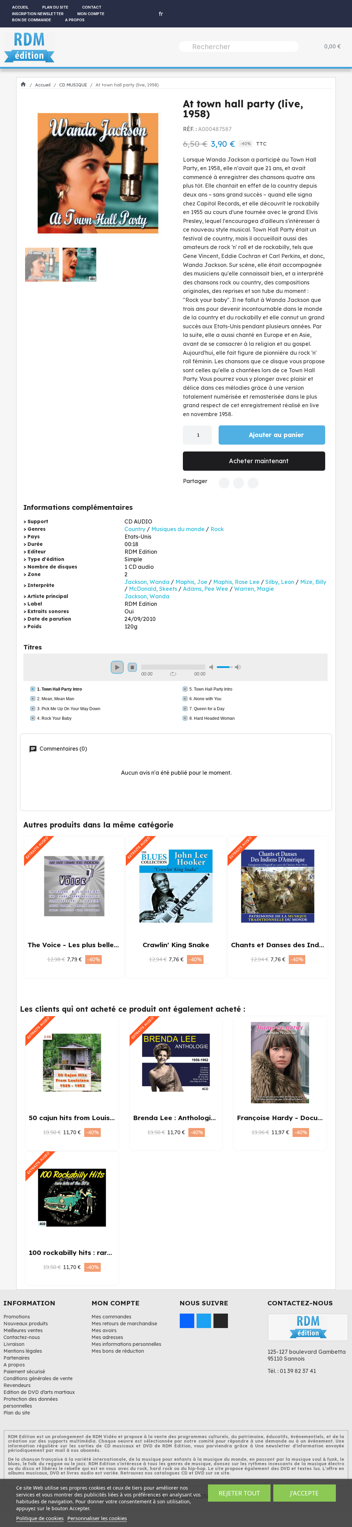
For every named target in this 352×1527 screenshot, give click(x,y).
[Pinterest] (253, 483)
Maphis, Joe (191, 581)
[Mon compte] (141, 14)
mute (212, 667)
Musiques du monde (178, 529)
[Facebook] (224, 483)
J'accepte (304, 1493)
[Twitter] (238, 483)
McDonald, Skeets (153, 588)
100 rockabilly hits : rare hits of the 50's (96, 1252)
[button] (32, 173)
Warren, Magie (254, 588)
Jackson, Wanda (146, 581)
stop (132, 667)
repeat (173, 674)
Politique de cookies (40, 1518)
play (117, 667)
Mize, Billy (313, 581)
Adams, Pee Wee (205, 588)
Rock (217, 529)
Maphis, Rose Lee (236, 581)
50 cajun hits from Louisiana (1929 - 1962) (99, 1118)
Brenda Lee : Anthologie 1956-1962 (192, 1118)
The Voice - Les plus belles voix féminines (98, 945)
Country (134, 529)
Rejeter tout (239, 1493)
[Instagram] (220, 1320)
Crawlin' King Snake (176, 945)
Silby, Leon (279, 581)
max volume (238, 667)
